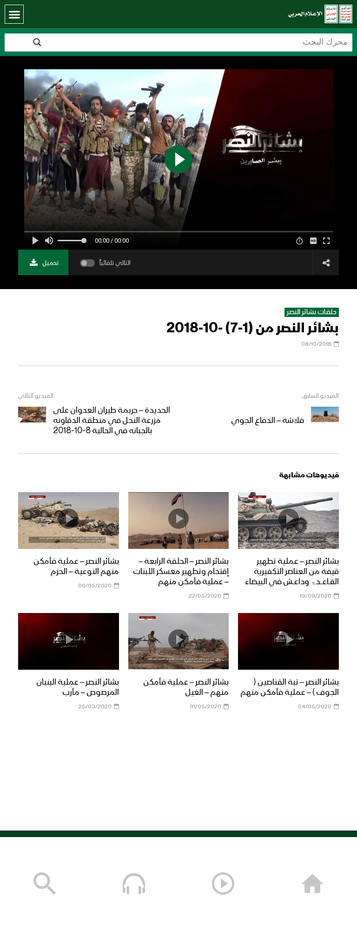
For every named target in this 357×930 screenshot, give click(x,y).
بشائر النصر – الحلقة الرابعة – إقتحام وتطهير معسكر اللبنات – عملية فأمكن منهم (181, 571)
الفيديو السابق (320, 396)
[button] (14, 14)
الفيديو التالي (35, 396)
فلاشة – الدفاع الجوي (267, 420)
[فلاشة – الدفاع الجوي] (325, 421)
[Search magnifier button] (37, 42)
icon (288, 518)
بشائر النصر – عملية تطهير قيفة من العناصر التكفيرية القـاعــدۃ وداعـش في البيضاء (292, 571)
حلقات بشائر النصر (312, 312)
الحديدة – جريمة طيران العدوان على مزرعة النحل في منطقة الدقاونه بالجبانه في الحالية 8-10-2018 (111, 420)
